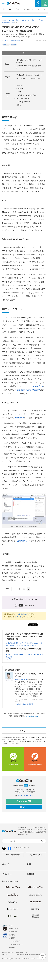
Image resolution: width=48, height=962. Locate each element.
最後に (19, 105)
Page (7, 64)
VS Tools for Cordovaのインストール (30, 75)
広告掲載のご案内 (36, 854)
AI (10, 9)
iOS (19, 92)
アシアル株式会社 (21, 679)
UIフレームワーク (23, 98)
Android (21, 88)
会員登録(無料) (23, 614)
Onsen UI (36, 390)
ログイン (18, 616)
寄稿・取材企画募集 (13, 854)
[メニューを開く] (3, 3)
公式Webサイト (23, 540)
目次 (24, 53)
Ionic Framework (24, 390)
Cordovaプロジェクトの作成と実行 (29, 78)
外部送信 (12, 947)
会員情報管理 (13, 931)
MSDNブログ (38, 386)
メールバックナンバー (25, 795)
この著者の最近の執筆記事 (24, 704)
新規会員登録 (24, 801)
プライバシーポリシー (16, 944)
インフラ (35, 9)
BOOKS (30, 874)
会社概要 (12, 938)
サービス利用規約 (14, 941)
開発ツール (6, 44)
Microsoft (13, 44)
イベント (5, 874)
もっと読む (8, 659)
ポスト (33, 625)
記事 (29, 864)
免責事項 (12, 935)
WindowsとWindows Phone (27, 95)
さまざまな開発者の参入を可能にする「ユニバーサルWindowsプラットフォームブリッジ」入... (24, 644)
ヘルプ (11, 925)
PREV (7, 589)
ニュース (5, 864)
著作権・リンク (14, 928)
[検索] (4, 9)
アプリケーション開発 (21, 9)
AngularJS (19, 417)
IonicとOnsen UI (24, 102)
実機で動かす (21, 85)
